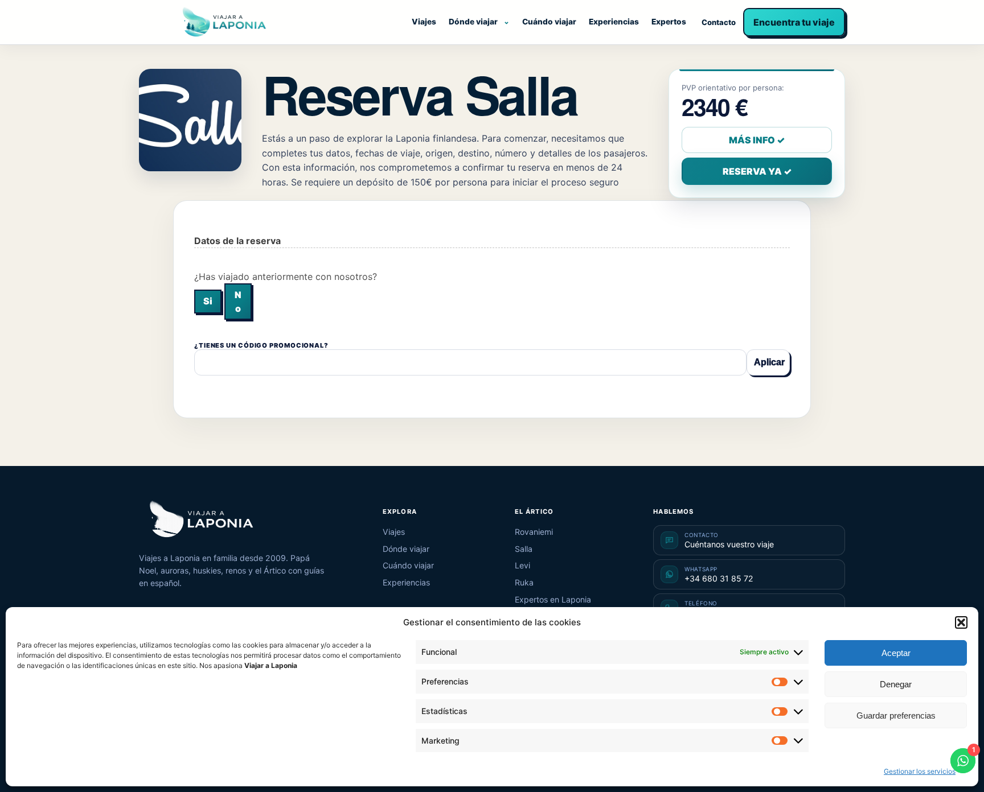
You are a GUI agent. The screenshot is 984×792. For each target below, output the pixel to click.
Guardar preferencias (896, 715)
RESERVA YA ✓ (757, 171)
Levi (522, 565)
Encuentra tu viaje (794, 22)
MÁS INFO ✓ (757, 140)
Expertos (668, 21)
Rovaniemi (534, 532)
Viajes (424, 21)
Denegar (896, 684)
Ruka (524, 582)
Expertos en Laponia (553, 599)
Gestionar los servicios (920, 771)
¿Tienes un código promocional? (261, 345)
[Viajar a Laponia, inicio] (224, 22)
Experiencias (614, 21)
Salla (523, 549)
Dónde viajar (473, 21)
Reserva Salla (419, 93)
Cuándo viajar (549, 21)
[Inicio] (201, 519)
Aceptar (896, 653)
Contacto (719, 22)
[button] (961, 622)
